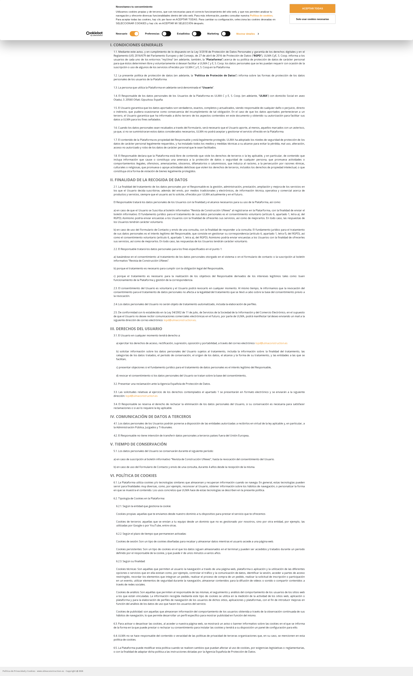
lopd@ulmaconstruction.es (180, 320)
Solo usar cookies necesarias (312, 19)
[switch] (166, 33)
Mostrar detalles (245, 33)
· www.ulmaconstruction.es (50, 671)
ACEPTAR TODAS (312, 8)
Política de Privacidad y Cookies (19, 671)
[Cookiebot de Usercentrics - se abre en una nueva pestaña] (94, 33)
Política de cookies (261, 15)
